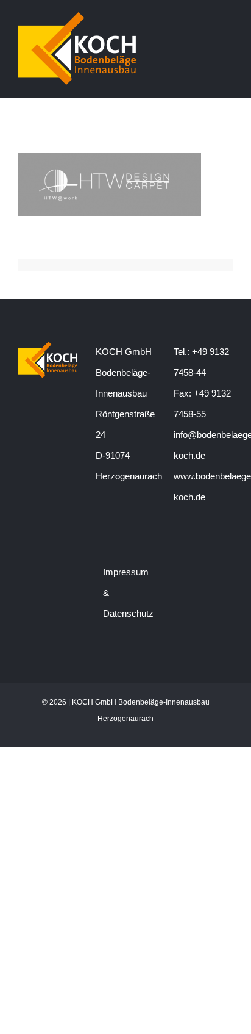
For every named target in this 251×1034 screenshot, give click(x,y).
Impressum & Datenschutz (126, 593)
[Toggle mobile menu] (228, 20)
